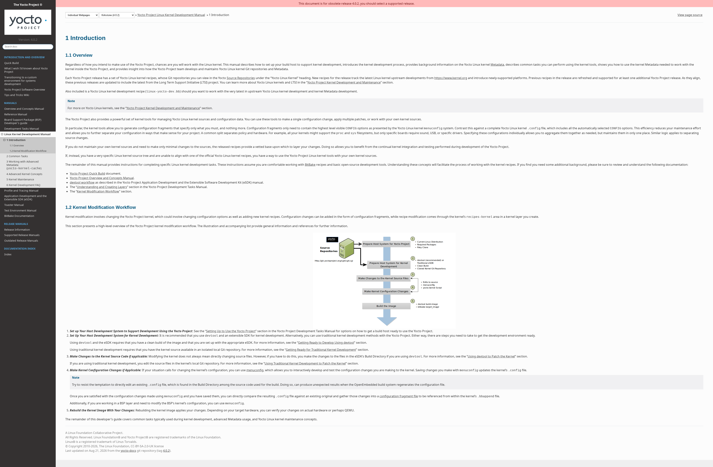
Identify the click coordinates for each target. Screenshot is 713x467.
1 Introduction (15, 140)
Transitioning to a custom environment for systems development (20, 81)
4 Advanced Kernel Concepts (24, 174)
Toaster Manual (14, 205)
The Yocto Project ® (28, 5)
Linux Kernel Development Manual (27, 134)
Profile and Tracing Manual (21, 190)
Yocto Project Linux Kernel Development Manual (171, 15)
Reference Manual (15, 114)
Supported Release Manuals (22, 235)
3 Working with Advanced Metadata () (23, 165)
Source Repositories (241, 78)
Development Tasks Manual (21, 128)
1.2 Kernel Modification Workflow (28, 151)
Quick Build (11, 63)
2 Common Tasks (17, 156)
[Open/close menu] (2, 134)
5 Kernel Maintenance (20, 179)
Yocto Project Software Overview (24, 89)
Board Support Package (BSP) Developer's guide (22, 121)
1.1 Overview (17, 145)
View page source (690, 15)
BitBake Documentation (19, 216)
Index (8, 254)
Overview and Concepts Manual (24, 108)
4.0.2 (166, 451)
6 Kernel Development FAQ (23, 185)
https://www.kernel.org (450, 78)
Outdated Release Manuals (21, 240)
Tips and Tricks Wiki (16, 95)
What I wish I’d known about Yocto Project (26, 70)
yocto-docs (128, 451)
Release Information (17, 229)
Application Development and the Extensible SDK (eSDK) (25, 197)
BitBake (310, 165)
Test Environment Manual (20, 210)
